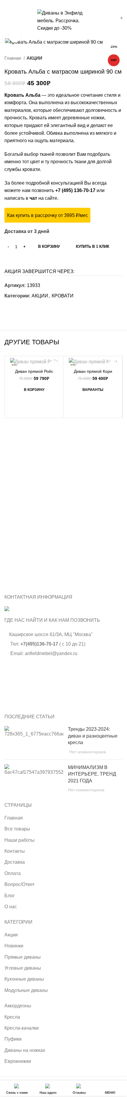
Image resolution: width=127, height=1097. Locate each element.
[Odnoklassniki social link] (9, 306)
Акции (11, 934)
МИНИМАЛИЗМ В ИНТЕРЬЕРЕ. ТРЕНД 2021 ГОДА (92, 774)
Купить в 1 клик (92, 246)
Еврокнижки (17, 1061)
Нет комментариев (87, 751)
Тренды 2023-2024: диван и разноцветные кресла (93, 736)
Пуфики (13, 1038)
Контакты (14, 851)
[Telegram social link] (29, 306)
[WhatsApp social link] (56, 4)
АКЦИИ (34, 58)
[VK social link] (63, 4)
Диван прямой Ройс (34, 371)
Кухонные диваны (24, 979)
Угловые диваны (22, 968)
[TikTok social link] (70, 4)
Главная (13, 58)
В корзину (49, 246)
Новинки (13, 945)
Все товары (17, 828)
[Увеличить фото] (15, 36)
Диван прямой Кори (93, 371)
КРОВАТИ (63, 295)
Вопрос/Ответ (19, 884)
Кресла (12, 1017)
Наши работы (19, 840)
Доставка (14, 862)
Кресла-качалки (21, 1028)
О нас (10, 906)
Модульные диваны (26, 990)
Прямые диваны (22, 957)
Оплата (12, 873)
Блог (9, 895)
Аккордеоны (17, 1005)
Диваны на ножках (24, 1050)
